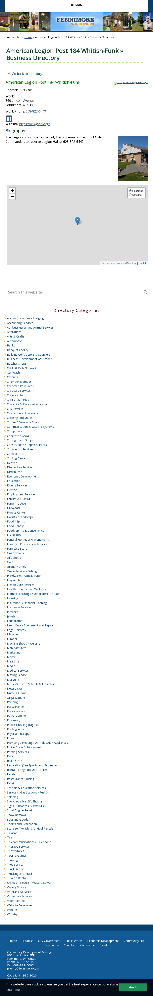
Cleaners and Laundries (22, 413)
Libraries (13, 634)
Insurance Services (19, 607)
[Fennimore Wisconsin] (76, 29)
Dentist (12, 463)
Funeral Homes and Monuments (28, 539)
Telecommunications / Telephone (29, 842)
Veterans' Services (19, 892)
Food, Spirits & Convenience (25, 530)
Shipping (12, 797)
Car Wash (13, 372)
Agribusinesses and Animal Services (30, 327)
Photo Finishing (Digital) (23, 725)
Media (11, 666)
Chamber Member (19, 382)
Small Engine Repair (20, 810)
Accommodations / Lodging (25, 318)
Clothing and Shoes (19, 418)
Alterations (14, 332)
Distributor (14, 472)
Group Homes (16, 566)
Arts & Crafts (16, 336)
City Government (49, 941)
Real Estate (14, 761)
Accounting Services (20, 323)
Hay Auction (15, 580)
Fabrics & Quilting (18, 499)
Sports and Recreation (22, 824)
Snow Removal (16, 815)
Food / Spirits (16, 521)
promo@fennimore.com (23, 968)
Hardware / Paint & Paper (24, 575)
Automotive (15, 341)
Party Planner (16, 706)
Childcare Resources (20, 386)
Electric (12, 490)
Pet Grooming (16, 715)
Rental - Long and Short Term (27, 770)
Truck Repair (15, 869)
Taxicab (12, 833)
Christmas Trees (18, 399)
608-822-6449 (36, 111)
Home (13, 941)
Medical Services (18, 670)
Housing (12, 598)
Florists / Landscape (20, 517)
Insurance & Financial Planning (27, 603)
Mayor (11, 657)
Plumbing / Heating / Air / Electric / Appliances (37, 743)
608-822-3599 (27, 962)
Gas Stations (15, 553)
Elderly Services (17, 485)
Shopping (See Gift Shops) (24, 801)
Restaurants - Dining (20, 779)
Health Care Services (20, 585)
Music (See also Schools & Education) (31, 684)
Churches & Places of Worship (27, 404)
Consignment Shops (20, 440)
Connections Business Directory (118, 263)
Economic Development (23, 476)
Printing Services (18, 752)
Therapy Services (18, 846)
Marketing (14, 652)
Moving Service (17, 675)
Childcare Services (19, 390)
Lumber (12, 639)
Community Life (134, 941)
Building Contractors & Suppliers (28, 354)
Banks (11, 345)
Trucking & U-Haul (19, 874)
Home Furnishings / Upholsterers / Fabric (34, 594)
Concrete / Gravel (18, 436)
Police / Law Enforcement (24, 747)
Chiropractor (15, 395)
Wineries (12, 910)
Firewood (13, 508)
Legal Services (16, 630)
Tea (9, 837)
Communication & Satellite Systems (30, 427)
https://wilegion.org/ (34, 124)
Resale (11, 774)
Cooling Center (17, 458)
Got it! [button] (133, 987)
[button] (77, 221)
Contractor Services (20, 449)
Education (13, 481)
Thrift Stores (15, 851)
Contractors (15, 454)
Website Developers (20, 905)
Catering (12, 377)
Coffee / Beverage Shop (23, 422)
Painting (12, 702)
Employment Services (21, 494)
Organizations (16, 698)
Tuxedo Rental (16, 878)
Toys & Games (17, 855)
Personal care (16, 711)
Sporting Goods (17, 819)
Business (27, 941)
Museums (13, 679)
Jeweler (12, 616)
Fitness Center (16, 512)
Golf (10, 562)
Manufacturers (16, 648)
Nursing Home (16, 693)
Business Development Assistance (29, 359)
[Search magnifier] (145, 292)
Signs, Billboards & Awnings (25, 806)
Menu (79, 4)
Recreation (52, 945)
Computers (14, 431)
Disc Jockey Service (19, 467)
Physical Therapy (18, 734)
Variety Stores (16, 887)
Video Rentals (16, 901)
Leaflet (142, 263)
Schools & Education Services (26, 788)
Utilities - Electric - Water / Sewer (29, 882)
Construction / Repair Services (27, 445)
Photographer (16, 729)
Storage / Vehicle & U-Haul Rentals (30, 828)
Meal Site (13, 661)
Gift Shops (14, 558)
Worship (12, 914)
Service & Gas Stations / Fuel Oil (28, 792)
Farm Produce (16, 503)
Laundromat (15, 621)
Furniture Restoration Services (27, 544)
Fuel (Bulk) (14, 535)
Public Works (73, 941)
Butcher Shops (16, 363)
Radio (11, 756)
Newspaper (15, 688)
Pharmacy (13, 720)
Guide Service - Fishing (22, 571)
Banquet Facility (17, 350)
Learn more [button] (14, 989)
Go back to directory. (27, 73)
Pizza (10, 738)
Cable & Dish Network (21, 368)
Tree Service (15, 864)
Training (12, 860)
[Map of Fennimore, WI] (32, 955)
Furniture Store (17, 548)
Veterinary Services (19, 896)
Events (104, 945)
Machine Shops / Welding (23, 643)
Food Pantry (15, 526)
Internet (12, 612)
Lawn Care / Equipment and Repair (30, 625)
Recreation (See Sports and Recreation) (33, 765)
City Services (15, 409)
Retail (10, 783)
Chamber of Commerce (79, 945)
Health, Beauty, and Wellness (26, 589)
